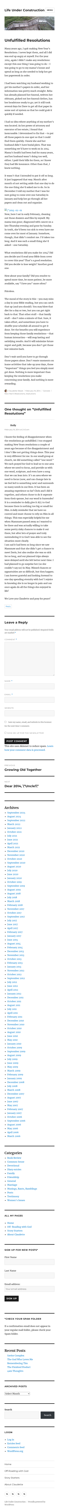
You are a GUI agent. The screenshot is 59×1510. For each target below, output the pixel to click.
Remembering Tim (17, 1363)
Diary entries (14, 1169)
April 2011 (12, 1013)
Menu (50, 10)
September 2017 (16, 916)
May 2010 (12, 1039)
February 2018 (15, 905)
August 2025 (14, 816)
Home (10, 1223)
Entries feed (13, 1443)
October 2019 (14, 882)
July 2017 (12, 920)
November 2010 (15, 1024)
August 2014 (14, 943)
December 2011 (15, 997)
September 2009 (16, 1051)
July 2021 (12, 835)
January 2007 (14, 1113)
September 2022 (16, 820)
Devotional (13, 1165)
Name (8, 681)
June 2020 (12, 874)
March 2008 (13, 1090)
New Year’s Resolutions (15, 394)
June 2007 (12, 1101)
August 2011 (13, 1005)
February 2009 (15, 1074)
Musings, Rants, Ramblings (22, 1188)
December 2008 (15, 1082)
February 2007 (15, 1109)
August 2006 (14, 1124)
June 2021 (12, 839)
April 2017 (12, 928)
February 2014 (15, 947)
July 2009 (12, 1059)
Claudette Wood (15, 391)
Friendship (13, 1177)
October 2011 (14, 1001)
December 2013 (15, 951)
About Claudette (16, 1234)
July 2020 (12, 870)
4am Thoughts (15, 1371)
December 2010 (15, 1020)
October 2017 (14, 912)
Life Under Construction (25, 10)
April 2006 (13, 1132)
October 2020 (14, 858)
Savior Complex (15, 1355)
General (46, 391)
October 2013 (14, 959)
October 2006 (14, 1117)
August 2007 (14, 1097)
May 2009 (12, 1066)
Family (11, 1173)
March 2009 (13, 1070)
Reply (8, 606)
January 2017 (14, 935)
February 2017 (15, 932)
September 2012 (16, 978)
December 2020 (15, 851)
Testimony (13, 1196)
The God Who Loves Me (20, 1359)
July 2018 (12, 897)
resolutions (31, 394)
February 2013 (15, 962)
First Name (11, 1257)
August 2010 (14, 1032)
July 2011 (12, 1009)
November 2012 (15, 970)
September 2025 (16, 812)
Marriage (12, 1184)
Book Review (14, 1158)
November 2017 (15, 909)
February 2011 (14, 1016)
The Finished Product (19, 1367)
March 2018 (13, 901)
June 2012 (12, 986)
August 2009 (14, 1055)
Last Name (10, 1270)
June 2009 (12, 1063)
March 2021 (13, 847)
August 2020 (14, 866)
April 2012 (12, 989)
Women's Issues (16, 1200)
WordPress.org (15, 1451)
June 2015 (12, 939)
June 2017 (12, 924)
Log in (10, 1439)
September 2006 (16, 1120)
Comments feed (15, 1447)
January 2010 (14, 1043)
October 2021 (14, 832)
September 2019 (16, 885)
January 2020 (14, 878)
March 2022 (13, 824)
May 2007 (12, 1105)
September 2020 (16, 862)
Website (9, 708)
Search (8, 1409)
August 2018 (14, 893)
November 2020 (16, 855)
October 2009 (14, 1047)
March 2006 (13, 1136)
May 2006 (12, 1128)
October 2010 (14, 1028)
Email (9, 694)
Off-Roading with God (19, 1226)
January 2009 (14, 1078)
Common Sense (15, 1161)
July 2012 (12, 982)
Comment (11, 639)
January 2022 (14, 828)
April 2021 (12, 843)
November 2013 (15, 955)
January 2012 (14, 993)
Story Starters (15, 1230)
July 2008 (12, 1086)
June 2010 (12, 1036)
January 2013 (14, 966)
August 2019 (14, 889)
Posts (10, 1192)
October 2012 (14, 974)
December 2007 (15, 1093)
